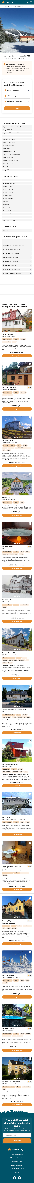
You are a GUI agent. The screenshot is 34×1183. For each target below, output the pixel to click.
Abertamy (6, 204)
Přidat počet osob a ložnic (14, 101)
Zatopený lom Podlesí (9, 142)
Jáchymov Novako (8, 195)
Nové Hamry (6, 389)
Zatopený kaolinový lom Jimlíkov (11, 154)
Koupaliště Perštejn (8, 130)
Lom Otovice (6, 148)
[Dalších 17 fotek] (17, 750)
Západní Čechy (13, 389)
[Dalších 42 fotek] (17, 427)
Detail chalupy (17, 678)
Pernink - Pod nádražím (9, 211)
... (2, 6)
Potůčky (8, 442)
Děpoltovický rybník (8, 145)
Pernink (5, 548)
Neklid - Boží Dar (7, 186)
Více (3, 349)
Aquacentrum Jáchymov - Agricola (12, 127)
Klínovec (5, 230)
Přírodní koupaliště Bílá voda (10, 160)
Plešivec (5, 201)
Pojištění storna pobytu (17, 1169)
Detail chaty (17, 785)
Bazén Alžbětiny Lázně (9, 151)
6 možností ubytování (19, 931)
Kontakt (17, 1172)
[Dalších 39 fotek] (17, 1015)
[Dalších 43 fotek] (17, 639)
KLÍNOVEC (6, 180)
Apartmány (7, 6)
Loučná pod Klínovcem (18, 6)
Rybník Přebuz (7, 167)
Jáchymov (5, 336)
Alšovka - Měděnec (8, 198)
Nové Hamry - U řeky (9, 220)
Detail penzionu (17, 732)
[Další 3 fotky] (17, 852)
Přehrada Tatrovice (8, 163)
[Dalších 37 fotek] (17, 533)
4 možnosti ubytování (19, 665)
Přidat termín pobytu (13, 96)
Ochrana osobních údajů (17, 1158)
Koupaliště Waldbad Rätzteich (11, 170)
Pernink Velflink (7, 208)
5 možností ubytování (19, 453)
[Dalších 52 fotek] (17, 907)
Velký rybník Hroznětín (9, 139)
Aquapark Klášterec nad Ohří (11, 133)
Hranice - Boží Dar (8, 189)
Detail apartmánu (17, 356)
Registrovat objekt (17, 1161)
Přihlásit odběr (17, 1140)
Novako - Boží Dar (8, 192)
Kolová (5, 1030)
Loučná (5, 819)
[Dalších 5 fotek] (17, 373)
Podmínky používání (17, 1154)
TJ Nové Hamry (7, 217)
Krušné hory (21, 58)
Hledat (17, 108)
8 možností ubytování (19, 1092)
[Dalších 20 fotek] (17, 320)
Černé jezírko (6, 136)
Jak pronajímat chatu (17, 1165)
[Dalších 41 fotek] (17, 696)
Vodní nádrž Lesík (8, 157)
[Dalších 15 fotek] (17, 803)
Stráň (4, 442)
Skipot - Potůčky (7, 214)
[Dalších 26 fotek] (17, 483)
